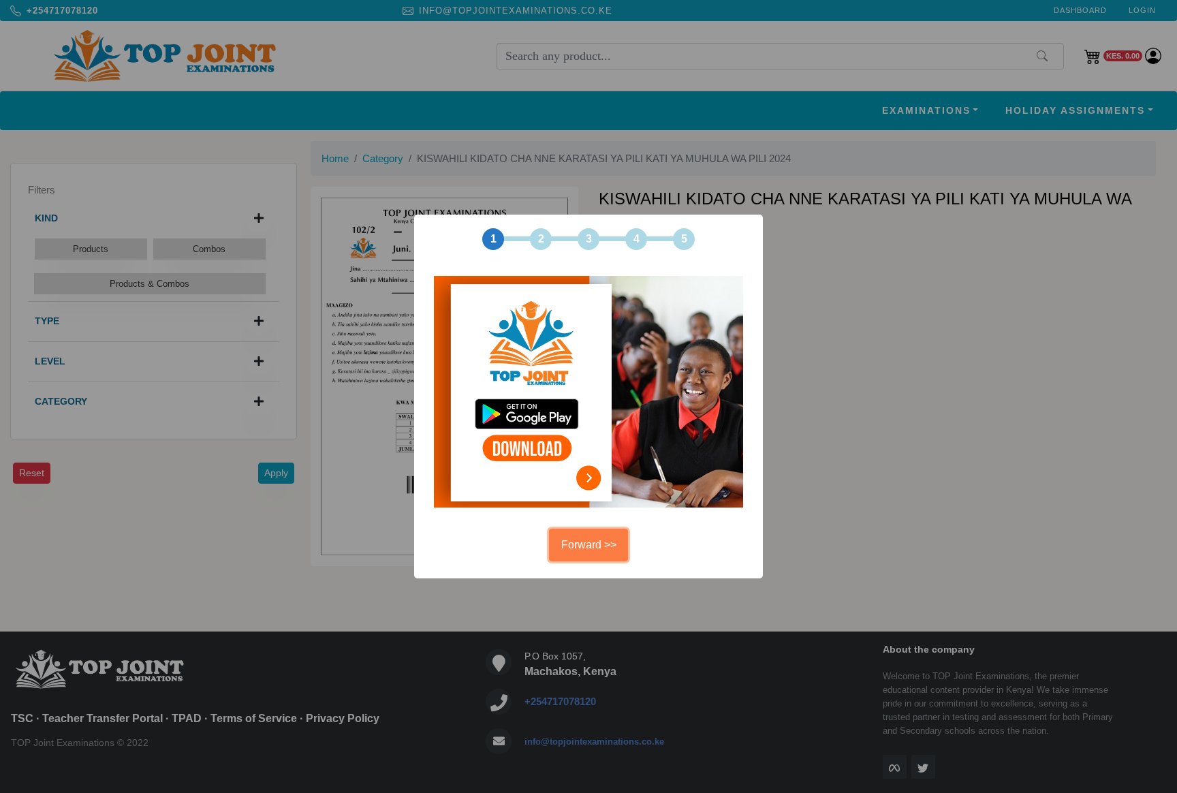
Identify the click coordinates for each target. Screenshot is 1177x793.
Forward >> (588, 544)
